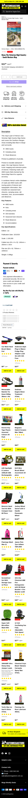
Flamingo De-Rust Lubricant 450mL (20, 709)
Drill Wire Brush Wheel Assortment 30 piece (20, 471)
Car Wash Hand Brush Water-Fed (7, 349)
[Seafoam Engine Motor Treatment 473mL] (20, 381)
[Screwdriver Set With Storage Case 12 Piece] (7, 569)
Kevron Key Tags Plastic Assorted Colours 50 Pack (6, 432)
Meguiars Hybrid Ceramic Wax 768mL (20, 430)
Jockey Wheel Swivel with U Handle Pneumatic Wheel (20, 510)
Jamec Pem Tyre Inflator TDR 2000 (19, 544)
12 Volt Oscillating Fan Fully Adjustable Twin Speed (20, 627)
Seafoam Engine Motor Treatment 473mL (20, 393)
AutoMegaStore (9, 794)
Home (3, 17)
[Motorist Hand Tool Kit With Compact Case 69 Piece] (7, 498)
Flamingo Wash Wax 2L (7, 543)
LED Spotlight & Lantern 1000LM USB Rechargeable (7, 471)
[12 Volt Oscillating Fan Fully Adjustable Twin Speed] (20, 614)
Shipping (12, 67)
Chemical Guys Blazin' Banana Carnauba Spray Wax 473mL (20, 668)
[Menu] (25, 6)
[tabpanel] (14, 195)
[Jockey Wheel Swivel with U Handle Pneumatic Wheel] (20, 498)
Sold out (19, 77)
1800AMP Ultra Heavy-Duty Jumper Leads (7, 666)
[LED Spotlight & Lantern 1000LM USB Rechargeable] (7, 459)
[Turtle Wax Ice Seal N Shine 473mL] (7, 698)
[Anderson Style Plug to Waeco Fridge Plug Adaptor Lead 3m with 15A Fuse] (20, 338)
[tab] (6, 131)
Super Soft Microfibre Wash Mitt (5, 625)
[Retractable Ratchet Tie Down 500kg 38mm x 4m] (7, 381)
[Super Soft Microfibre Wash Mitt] (7, 614)
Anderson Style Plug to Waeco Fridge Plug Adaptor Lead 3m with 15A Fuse (20, 352)
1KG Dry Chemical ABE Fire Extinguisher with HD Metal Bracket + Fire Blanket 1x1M (20, 585)
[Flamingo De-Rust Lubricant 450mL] (20, 698)
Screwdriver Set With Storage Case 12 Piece (6, 581)
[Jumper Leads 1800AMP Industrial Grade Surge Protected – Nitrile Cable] (7, 655)
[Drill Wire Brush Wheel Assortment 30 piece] (20, 459)
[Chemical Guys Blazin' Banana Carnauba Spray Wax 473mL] (20, 655)
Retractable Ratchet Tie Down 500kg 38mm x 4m (6, 393)
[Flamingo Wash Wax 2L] (7, 533)
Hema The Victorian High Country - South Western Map (12, 19)
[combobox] (14, 11)
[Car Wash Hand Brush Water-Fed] (7, 338)
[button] (22, 6)
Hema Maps (5, 49)
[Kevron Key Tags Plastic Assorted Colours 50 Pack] (7, 419)
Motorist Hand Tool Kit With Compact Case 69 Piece (7, 509)
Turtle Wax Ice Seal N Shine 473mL (7, 709)
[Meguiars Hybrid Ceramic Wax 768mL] (20, 419)
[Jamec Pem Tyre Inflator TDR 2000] (20, 533)
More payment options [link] (14, 86)
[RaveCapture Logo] (8, 305)
